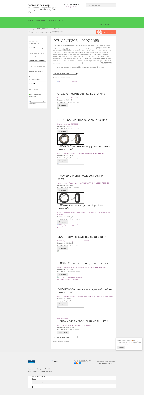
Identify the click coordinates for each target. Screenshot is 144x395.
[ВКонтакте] (75, 363)
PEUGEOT (37, 29)
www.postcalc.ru (111, 361)
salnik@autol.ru (71, 7)
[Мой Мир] (80, 363)
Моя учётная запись (39, 377)
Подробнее (63, 332)
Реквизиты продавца (104, 363)
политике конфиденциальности (126, 344)
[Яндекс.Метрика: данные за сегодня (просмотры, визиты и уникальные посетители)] (54, 361)
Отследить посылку (107, 32)
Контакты (62, 20)
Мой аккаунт (40, 20)
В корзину (62, 105)
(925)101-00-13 (71, 4)
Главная (30, 29)
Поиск (34, 379)
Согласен (121, 347)
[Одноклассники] (77, 363)
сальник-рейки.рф (40, 5)
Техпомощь (52, 20)
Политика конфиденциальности (39, 371)
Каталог (30, 20)
